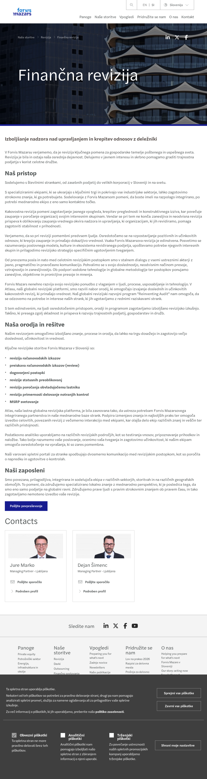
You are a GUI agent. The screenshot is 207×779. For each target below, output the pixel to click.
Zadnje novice (98, 662)
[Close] (202, 15)
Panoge (85, 16)
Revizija (46, 37)
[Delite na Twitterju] (177, 37)
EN (145, 4)
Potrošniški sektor (29, 659)
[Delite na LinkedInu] (168, 37)
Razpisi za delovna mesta (137, 665)
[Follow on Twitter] (115, 626)
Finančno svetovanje (67, 673)
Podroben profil (27, 591)
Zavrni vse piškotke (179, 706)
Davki (57, 664)
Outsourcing (61, 668)
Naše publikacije (100, 672)
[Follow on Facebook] (125, 626)
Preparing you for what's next (100, 656)
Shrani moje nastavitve (178, 745)
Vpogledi (126, 16)
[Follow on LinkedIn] (106, 626)
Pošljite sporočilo (29, 582)
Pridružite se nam (151, 16)
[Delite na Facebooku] (186, 37)
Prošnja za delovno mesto (137, 674)
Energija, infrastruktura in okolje (28, 667)
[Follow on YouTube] (134, 626)
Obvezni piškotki (33, 735)
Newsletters (97, 667)
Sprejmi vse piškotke (179, 693)
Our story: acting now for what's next (174, 672)
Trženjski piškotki (124, 736)
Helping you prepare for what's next (174, 656)
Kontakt (187, 16)
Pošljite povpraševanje (26, 505)
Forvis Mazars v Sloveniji (170, 664)
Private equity (26, 654)
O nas (173, 16)
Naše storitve (105, 16)
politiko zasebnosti (109, 711)
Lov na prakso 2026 (138, 659)
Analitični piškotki (76, 736)
